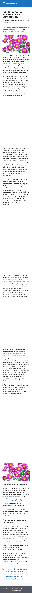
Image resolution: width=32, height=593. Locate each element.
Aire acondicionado (9, 27)
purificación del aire (13, 501)
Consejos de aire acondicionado (16, 569)
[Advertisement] (16, 114)
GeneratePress (16, 590)
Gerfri (9, 23)
